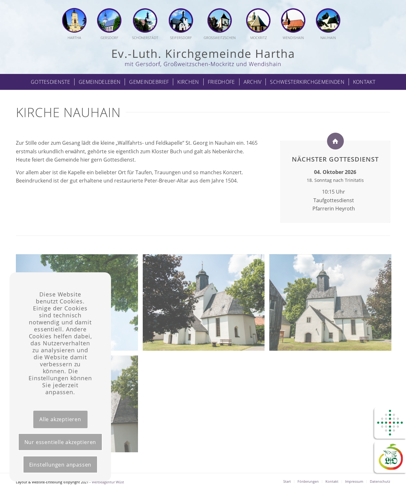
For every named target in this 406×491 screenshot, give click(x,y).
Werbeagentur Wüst (108, 482)
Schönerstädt (145, 37)
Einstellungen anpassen (60, 464)
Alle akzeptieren (60, 419)
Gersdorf (109, 37)
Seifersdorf (181, 37)
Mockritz (258, 37)
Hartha (74, 37)
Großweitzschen (220, 37)
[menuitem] (76, 24)
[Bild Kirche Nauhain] (206, 305)
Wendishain (293, 37)
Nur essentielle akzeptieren (60, 442)
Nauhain (328, 37)
